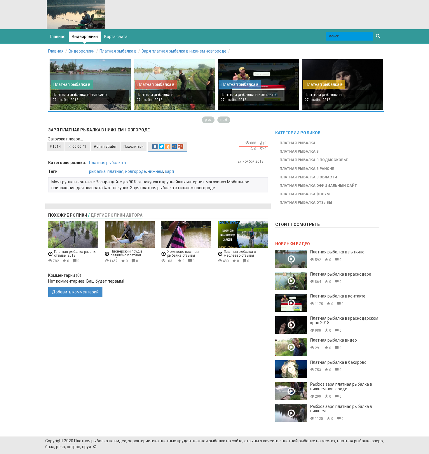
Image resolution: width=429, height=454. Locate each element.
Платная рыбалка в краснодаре (340, 274)
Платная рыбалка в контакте (248, 94)
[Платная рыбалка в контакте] (291, 303)
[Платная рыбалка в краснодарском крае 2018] (291, 325)
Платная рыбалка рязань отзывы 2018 (74, 254)
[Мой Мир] (174, 146)
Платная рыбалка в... (156, 94)
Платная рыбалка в (118, 51)
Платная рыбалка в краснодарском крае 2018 (344, 320)
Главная (56, 51)
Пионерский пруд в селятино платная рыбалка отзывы (126, 255)
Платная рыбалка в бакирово (338, 362)
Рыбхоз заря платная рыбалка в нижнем (341, 408)
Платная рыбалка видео (333, 340)
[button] (55, 146)
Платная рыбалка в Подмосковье (314, 160)
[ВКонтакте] (155, 146)
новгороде (135, 171)
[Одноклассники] (167, 146)
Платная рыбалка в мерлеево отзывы (240, 254)
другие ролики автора (116, 215)
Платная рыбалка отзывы (306, 203)
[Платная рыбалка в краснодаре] (291, 281)
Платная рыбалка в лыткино (80, 94)
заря (169, 171)
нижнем (155, 171)
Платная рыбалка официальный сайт (318, 186)
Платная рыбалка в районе (307, 169)
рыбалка (97, 171)
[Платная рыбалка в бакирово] (291, 369)
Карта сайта (116, 36)
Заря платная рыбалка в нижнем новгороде (184, 51)
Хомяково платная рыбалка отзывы (183, 254)
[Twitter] (161, 146)
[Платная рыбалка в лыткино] (291, 259)
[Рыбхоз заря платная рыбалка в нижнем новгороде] (291, 391)
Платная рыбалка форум (305, 194)
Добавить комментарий (75, 292)
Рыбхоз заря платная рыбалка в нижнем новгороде (341, 386)
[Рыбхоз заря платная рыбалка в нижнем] (291, 413)
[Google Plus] (180, 146)
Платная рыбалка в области (308, 177)
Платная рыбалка (297, 143)
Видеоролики (85, 36)
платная (115, 171)
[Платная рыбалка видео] (291, 347)
